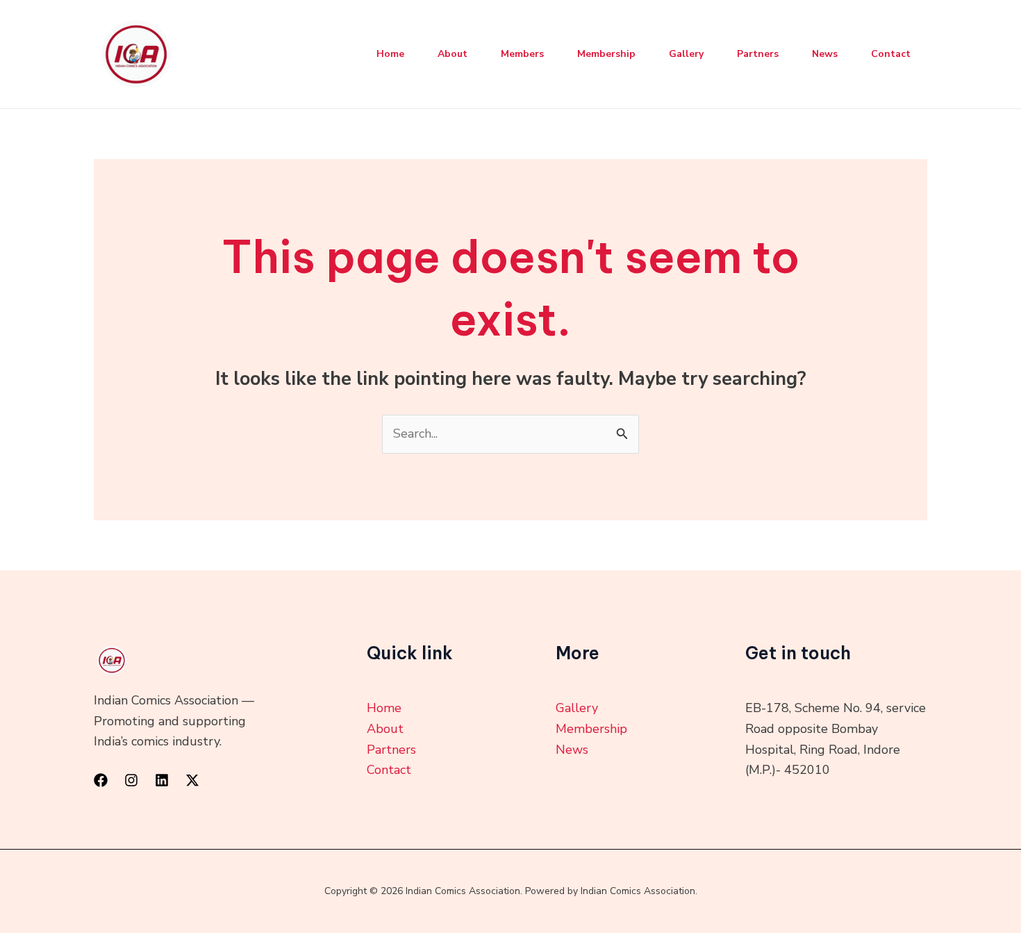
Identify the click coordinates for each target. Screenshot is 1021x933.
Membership (606, 53)
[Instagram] (131, 780)
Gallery (686, 53)
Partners (758, 53)
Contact (891, 53)
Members (522, 53)
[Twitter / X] (192, 780)
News (825, 53)
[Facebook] (101, 780)
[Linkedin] (162, 780)
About (452, 53)
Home (390, 53)
